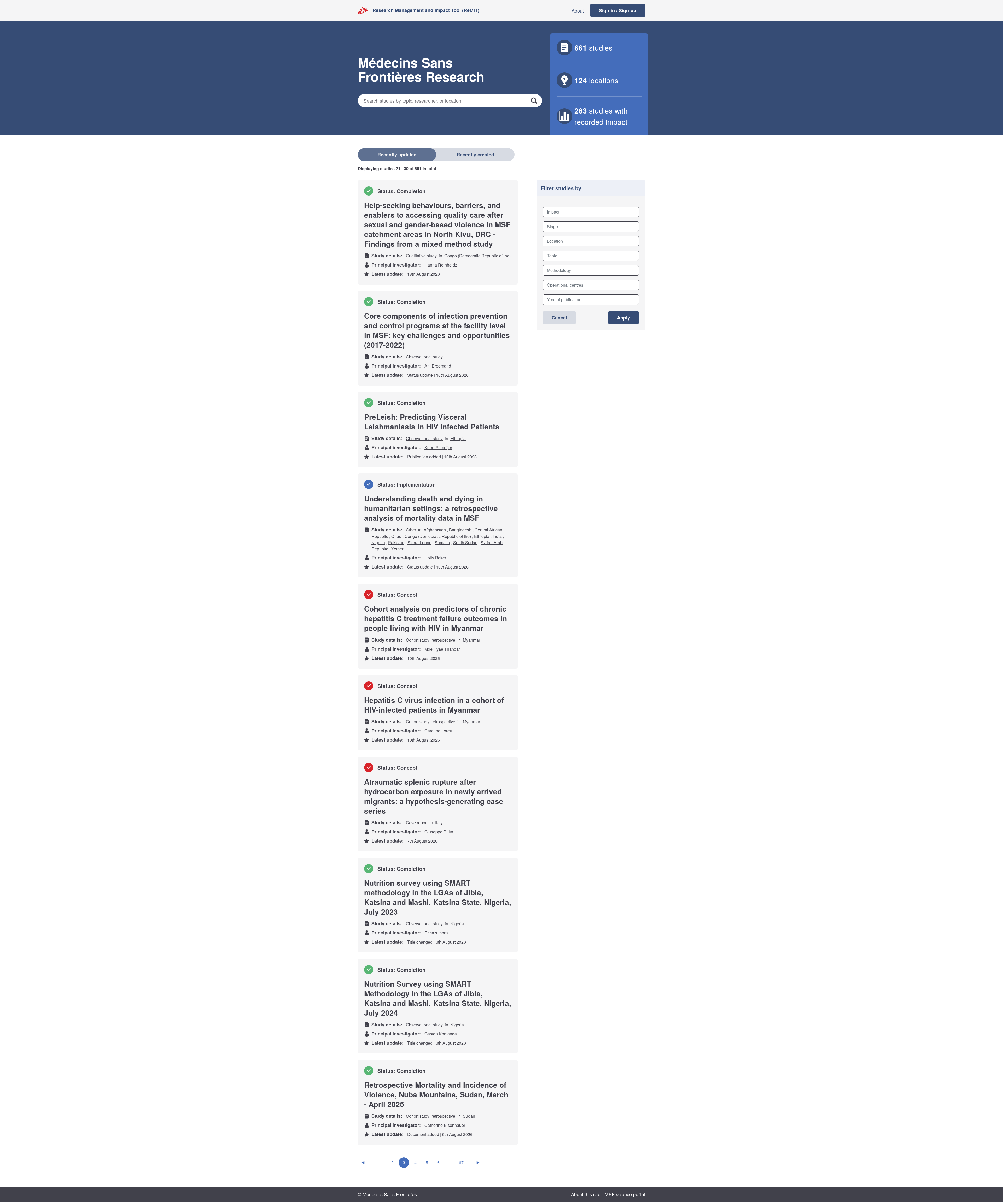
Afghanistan (435, 530)
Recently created (475, 154)
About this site (585, 1194)
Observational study (424, 357)
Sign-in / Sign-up (617, 10)
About (578, 10)
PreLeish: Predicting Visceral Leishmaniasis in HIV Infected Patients (431, 421)
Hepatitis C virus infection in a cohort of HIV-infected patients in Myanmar (434, 705)
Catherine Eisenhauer (444, 1125)
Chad (396, 536)
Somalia (442, 543)
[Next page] (478, 1162)
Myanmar (471, 640)
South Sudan (465, 543)
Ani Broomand (437, 366)
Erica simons (436, 933)
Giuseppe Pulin (438, 832)
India (497, 536)
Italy (439, 823)
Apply (623, 317)
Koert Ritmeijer (438, 448)
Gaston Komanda (440, 1034)
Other (411, 530)
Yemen (397, 549)
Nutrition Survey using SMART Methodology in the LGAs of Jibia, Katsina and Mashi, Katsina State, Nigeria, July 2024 (437, 998)
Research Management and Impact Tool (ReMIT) (425, 10)
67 (461, 1162)
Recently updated (397, 154)
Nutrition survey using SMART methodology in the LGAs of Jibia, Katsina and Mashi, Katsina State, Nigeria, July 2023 (437, 897)
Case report (417, 823)
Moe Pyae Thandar (442, 649)
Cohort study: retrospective (430, 640)
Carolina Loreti (438, 731)
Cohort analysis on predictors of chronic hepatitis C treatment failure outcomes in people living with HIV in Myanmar (435, 618)
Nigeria (378, 543)
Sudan (469, 1116)
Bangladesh (460, 530)
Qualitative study (421, 256)
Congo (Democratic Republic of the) (477, 256)
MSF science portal (625, 1194)
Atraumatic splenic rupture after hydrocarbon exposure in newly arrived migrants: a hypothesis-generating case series (433, 796)
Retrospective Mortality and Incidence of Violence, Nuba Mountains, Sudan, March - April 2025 (436, 1094)
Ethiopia (458, 438)
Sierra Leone (419, 543)
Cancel (559, 317)
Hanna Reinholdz (440, 265)
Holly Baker (435, 558)
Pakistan (396, 543)
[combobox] (591, 212)
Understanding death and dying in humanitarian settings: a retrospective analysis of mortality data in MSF (431, 508)
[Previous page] (363, 1162)
